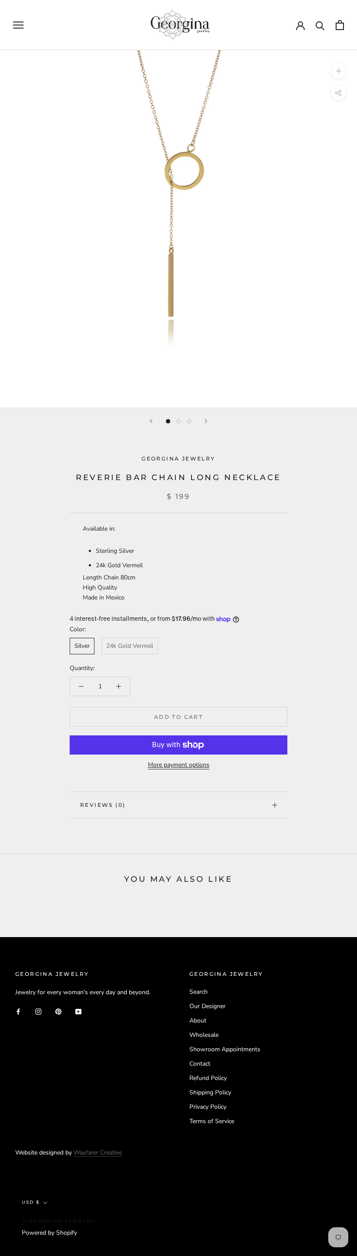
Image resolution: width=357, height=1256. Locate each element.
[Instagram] (38, 1011)
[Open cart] (340, 25)
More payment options (178, 765)
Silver (82, 646)
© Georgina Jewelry (58, 1221)
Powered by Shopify (49, 1233)
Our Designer (207, 1006)
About (197, 1020)
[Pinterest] (58, 1011)
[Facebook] (18, 1011)
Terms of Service (211, 1121)
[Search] (320, 25)
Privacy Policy (207, 1107)
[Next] (206, 421)
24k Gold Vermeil (129, 646)
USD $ (31, 1202)
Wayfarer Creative (98, 1152)
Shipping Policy (210, 1092)
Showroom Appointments (224, 1049)
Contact (199, 1064)
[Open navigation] (18, 25)
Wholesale (204, 1035)
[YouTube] (78, 1011)
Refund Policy (208, 1078)
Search (198, 992)
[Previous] (151, 421)
